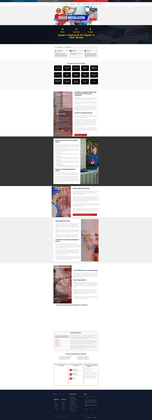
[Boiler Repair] (76, 29)
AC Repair (90, 32)
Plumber (62, 32)
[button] (98, 53)
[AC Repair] (90, 29)
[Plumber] (62, 29)
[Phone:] (71, 378)
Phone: (73, 378)
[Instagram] (90, 409)
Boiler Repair (76, 32)
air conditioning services (65, 106)
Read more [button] (56, 57)
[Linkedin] (93, 409)
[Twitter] (87, 409)
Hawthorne (71, 340)
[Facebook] (85, 409)
